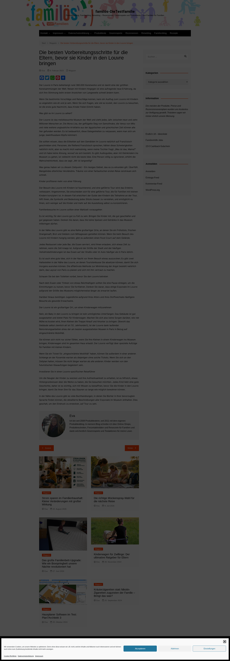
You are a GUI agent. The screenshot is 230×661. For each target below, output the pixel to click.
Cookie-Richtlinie (10, 656)
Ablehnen (175, 648)
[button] (224, 641)
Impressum (39, 656)
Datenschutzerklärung (26, 656)
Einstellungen (209, 648)
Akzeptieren (140, 648)
